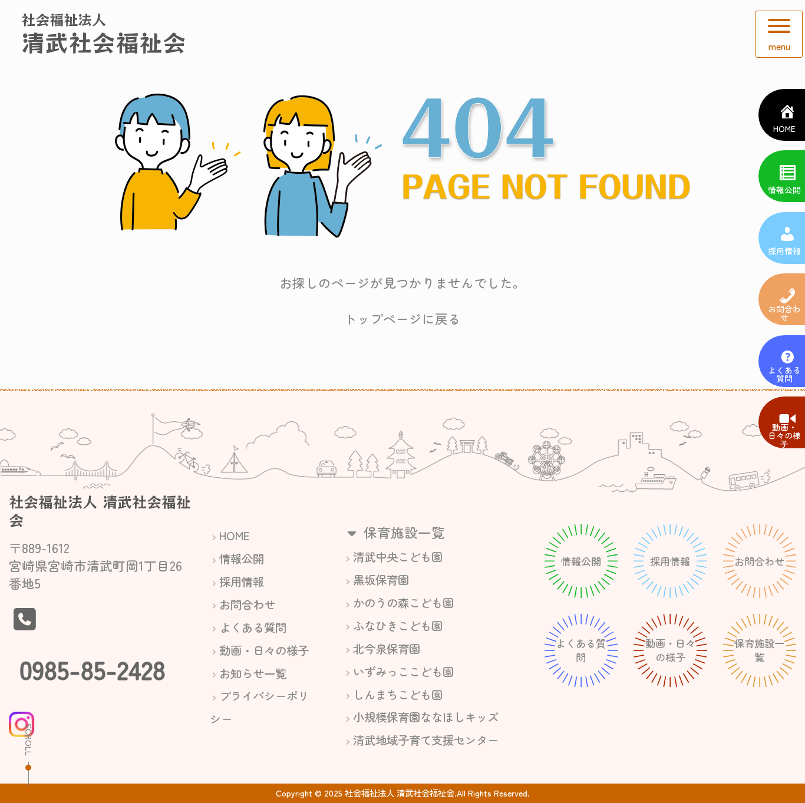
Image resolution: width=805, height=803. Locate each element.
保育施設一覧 (402, 532)
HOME (234, 535)
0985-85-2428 (92, 668)
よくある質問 (252, 627)
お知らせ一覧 (252, 673)
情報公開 (241, 558)
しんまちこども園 (398, 694)
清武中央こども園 (398, 556)
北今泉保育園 (386, 648)
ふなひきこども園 (398, 625)
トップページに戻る (402, 318)
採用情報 (241, 581)
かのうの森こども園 (403, 602)
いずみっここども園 (403, 671)
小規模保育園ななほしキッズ (426, 716)
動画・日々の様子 (264, 650)
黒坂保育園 (381, 579)
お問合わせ (247, 604)
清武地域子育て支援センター (426, 739)
